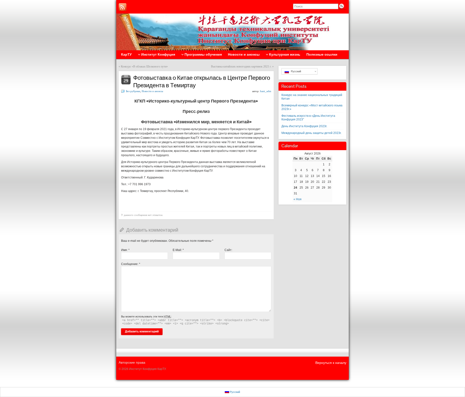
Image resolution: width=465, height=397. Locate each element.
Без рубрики (133, 91)
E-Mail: (178, 250)
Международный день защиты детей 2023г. (311, 133)
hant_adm (265, 91)
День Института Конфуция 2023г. (304, 126)
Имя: (125, 250)
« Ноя (298, 199)
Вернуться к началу (330, 363)
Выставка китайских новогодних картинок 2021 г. (241, 66)
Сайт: (228, 250)
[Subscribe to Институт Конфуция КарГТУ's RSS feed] (122, 7)
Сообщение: (130, 264)
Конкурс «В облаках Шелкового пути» (144, 66)
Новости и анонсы (152, 91)
